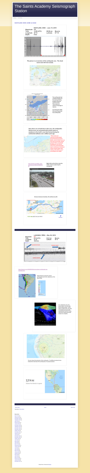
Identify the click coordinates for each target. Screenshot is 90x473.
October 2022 (17, 430)
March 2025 (17, 415)
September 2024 (18, 419)
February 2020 (17, 445)
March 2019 (17, 450)
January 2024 (17, 423)
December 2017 (17, 461)
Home (15, 17)
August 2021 (17, 433)
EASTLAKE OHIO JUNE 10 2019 (25, 23)
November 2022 (17, 429)
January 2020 (17, 446)
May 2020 (16, 441)
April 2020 (16, 442)
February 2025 (17, 417)
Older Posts (73, 407)
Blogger (49, 464)
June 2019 (17, 449)
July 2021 (16, 434)
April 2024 (16, 421)
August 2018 (17, 453)
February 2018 (17, 458)
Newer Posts (17, 407)
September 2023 (18, 426)
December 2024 (17, 418)
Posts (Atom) (22, 409)
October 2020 (17, 438)
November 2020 (17, 437)
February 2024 (17, 422)
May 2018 (16, 454)
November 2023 (17, 425)
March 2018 (17, 457)
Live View (20, 17)
